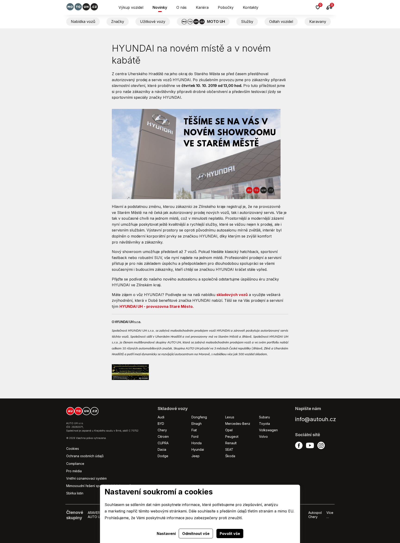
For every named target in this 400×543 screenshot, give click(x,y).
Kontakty (250, 7)
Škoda (230, 456)
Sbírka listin (74, 493)
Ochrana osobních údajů (84, 456)
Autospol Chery (315, 515)
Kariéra (202, 7)
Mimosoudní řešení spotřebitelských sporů (98, 486)
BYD (161, 424)
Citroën (163, 436)
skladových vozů (232, 294)
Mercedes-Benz (237, 424)
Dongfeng (199, 417)
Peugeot (231, 436)
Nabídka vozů (83, 21)
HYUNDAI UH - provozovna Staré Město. (156, 306)
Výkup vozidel (131, 7)
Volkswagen (268, 430)
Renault (231, 443)
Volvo (263, 436)
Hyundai (197, 449)
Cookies (72, 448)
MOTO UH (216, 21)
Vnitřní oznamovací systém (86, 478)
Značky (117, 21)
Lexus (229, 417)
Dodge (163, 456)
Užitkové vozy (152, 21)
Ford (194, 436)
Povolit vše (230, 533)
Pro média (74, 471)
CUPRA (163, 443)
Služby (247, 21)
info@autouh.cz (315, 419)
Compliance (75, 464)
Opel (229, 430)
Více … (329, 515)
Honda (196, 443)
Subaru (264, 417)
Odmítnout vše (195, 533)
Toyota (264, 424)
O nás (181, 7)
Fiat (194, 430)
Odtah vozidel (281, 21)
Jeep (195, 456)
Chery (162, 430)
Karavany (317, 21)
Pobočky (226, 7)
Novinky (160, 7)
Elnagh (196, 424)
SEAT (229, 449)
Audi (161, 417)
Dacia (162, 449)
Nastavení (166, 533)
